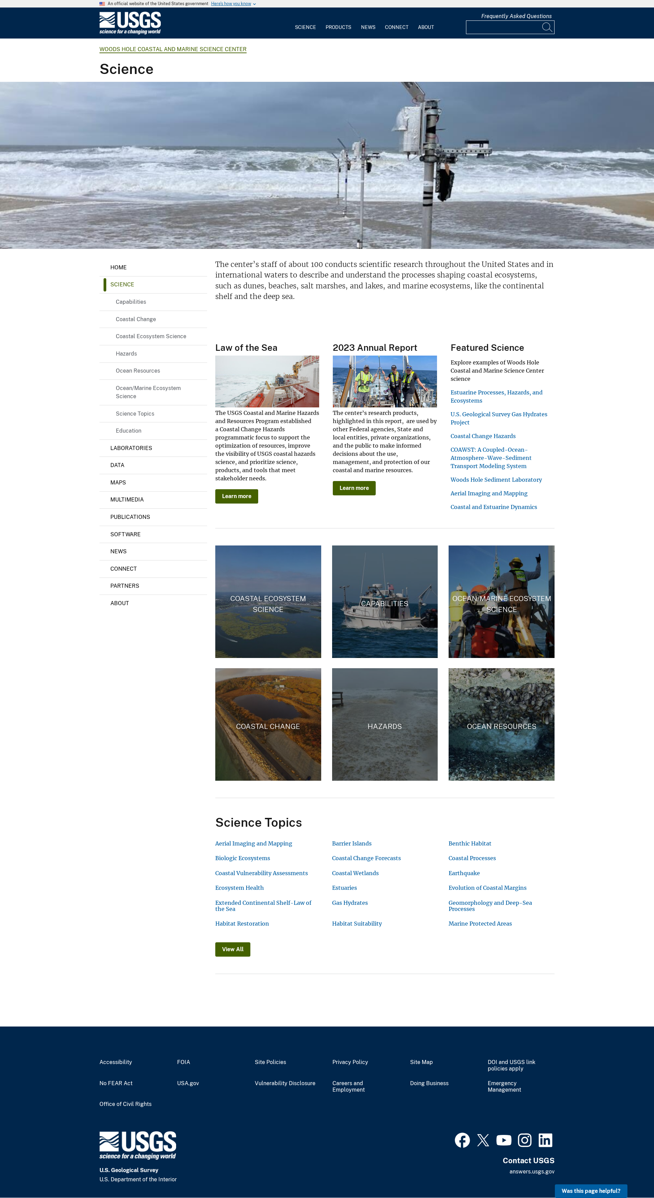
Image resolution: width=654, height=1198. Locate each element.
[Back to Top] (629, 1173)
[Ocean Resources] (502, 724)
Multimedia (127, 499)
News (368, 27)
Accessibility (115, 1062)
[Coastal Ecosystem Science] (268, 601)
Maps (118, 482)
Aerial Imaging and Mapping (489, 493)
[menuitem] (305, 23)
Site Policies (270, 1062)
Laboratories (131, 448)
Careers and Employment (348, 1086)
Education (128, 431)
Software (125, 534)
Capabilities (131, 302)
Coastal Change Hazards (483, 436)
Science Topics (135, 413)
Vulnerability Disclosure (285, 1083)
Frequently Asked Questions (516, 16)
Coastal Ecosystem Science (151, 336)
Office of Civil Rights (125, 1104)
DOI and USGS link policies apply (511, 1065)
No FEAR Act (116, 1083)
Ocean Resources (138, 371)
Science (305, 27)
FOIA (183, 1062)
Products (338, 27)
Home (118, 267)
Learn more (236, 496)
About (426, 27)
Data (117, 465)
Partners (124, 586)
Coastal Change (136, 319)
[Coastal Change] (268, 724)
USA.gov (188, 1083)
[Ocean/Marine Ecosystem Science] (502, 601)
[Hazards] (385, 724)
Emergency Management (504, 1086)
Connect (396, 27)
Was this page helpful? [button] (591, 1191)
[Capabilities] (385, 601)
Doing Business (429, 1083)
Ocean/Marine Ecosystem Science (148, 392)
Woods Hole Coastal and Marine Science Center (173, 49)
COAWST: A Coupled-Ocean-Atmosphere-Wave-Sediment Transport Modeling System (491, 457)
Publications (130, 517)
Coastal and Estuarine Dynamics (494, 507)
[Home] (130, 33)
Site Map (421, 1062)
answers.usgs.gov (532, 1171)
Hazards (126, 353)
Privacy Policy (350, 1062)
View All (233, 949)
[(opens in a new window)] (462, 1139)
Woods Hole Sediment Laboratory (496, 479)
